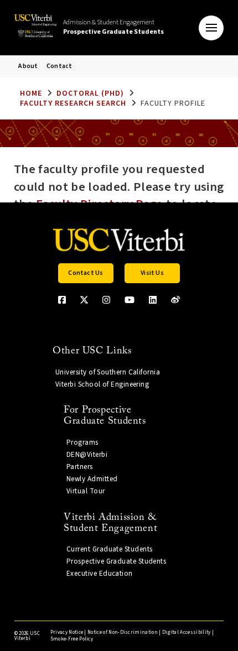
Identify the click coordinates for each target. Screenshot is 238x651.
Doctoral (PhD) (90, 93)
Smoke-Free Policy (71, 639)
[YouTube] (129, 299)
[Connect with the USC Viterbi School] (175, 299)
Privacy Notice (66, 632)
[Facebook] (62, 299)
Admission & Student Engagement (113, 27)
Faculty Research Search (73, 103)
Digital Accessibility (186, 632)
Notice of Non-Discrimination (122, 632)
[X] (84, 299)
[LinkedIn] (152, 299)
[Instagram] (106, 299)
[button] (211, 27)
